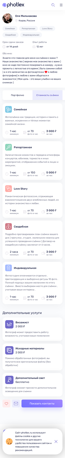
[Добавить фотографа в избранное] (6, 403)
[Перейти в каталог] (13, 5)
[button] (53, 5)
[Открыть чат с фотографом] (16, 403)
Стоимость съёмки (47, 95)
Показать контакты (42, 403)
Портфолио (17, 95)
